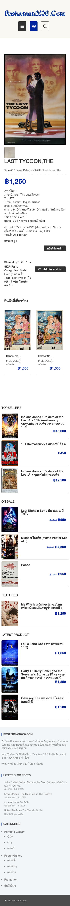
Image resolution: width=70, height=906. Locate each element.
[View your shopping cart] (34, 26)
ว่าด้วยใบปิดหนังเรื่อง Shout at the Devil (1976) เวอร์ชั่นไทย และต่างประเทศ (35, 783)
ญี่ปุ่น (10, 836)
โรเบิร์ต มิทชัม (17, 279)
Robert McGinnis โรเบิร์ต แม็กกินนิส (23, 810)
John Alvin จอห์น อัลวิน (16, 802)
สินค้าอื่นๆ (10, 885)
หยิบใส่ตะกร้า (55, 248)
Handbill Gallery (14, 831)
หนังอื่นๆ (12, 866)
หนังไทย (11, 872)
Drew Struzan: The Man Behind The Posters (28, 794)
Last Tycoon (19, 278)
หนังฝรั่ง (37, 170)
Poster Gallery (23, 170)
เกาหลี (10, 848)
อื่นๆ (9, 842)
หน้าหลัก (8, 170)
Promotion (11, 879)
